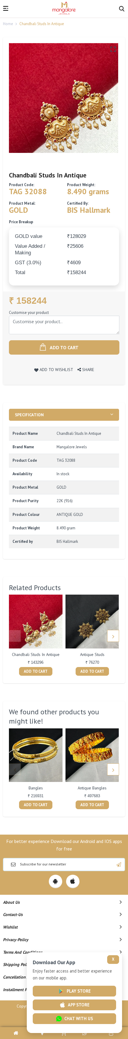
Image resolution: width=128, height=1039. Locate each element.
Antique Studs (92, 654)
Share (87, 369)
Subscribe (118, 865)
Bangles (36, 788)
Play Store (79, 991)
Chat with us (78, 1018)
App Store (79, 1005)
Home (8, 23)
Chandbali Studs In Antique (36, 654)
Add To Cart (36, 671)
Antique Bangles (92, 788)
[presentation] (15, 636)
